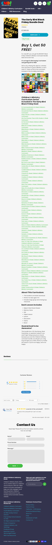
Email (28, 436)
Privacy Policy (30, 505)
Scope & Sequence (9, 523)
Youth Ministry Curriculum (11, 511)
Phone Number (12, 442)
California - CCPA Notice (33, 509)
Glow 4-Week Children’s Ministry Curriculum (35, 225)
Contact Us (29, 520)
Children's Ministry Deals (14, 541)
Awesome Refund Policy (33, 511)
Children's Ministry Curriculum (13, 506)
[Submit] (44, 484)
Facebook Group (9, 529)
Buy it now (25, 39)
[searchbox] (7, 400)
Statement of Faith (31, 518)
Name (10, 436)
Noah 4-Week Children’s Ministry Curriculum (35, 271)
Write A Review (26, 392)
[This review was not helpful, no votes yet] (47, 417)
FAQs (27, 516)
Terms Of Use (30, 507)
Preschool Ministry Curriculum (13, 508)
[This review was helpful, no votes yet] (45, 417)
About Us (28, 513)
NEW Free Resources (10, 535)
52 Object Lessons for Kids (12, 521)
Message (11, 448)
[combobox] (21, 400)
